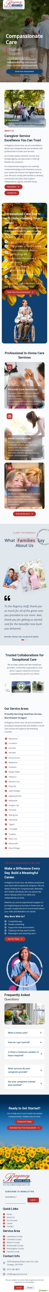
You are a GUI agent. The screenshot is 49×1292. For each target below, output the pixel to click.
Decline (29, 1288)
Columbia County (14, 1239)
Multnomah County (15, 1245)
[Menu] (45, 5)
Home (9, 1214)
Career (10, 1223)
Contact (10, 1226)
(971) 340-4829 (13, 1269)
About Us (11, 1217)
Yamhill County (13, 1251)
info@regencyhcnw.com (17, 1274)
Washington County (15, 1248)
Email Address (11, 1197)
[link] (24, 616)
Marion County (13, 1242)
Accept (19, 1288)
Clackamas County (14, 1236)
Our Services (12, 1220)
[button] (24, 1033)
